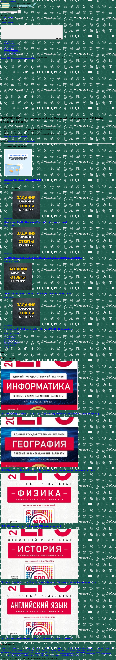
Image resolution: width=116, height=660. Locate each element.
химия (80, 655)
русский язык (42, 655)
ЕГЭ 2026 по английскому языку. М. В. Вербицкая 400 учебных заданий (36, 638)
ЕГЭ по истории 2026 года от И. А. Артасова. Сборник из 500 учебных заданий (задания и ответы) (49, 582)
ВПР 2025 (104, 648)
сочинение (51, 655)
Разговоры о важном (10, 55)
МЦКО (20, 650)
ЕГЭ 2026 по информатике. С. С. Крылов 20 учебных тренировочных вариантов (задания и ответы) (50, 414)
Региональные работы (11, 50)
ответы (98, 653)
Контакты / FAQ (9, 345)
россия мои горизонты (28, 655)
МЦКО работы (9, 42)
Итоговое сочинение (10, 53)
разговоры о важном (11, 655)
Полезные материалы (11, 340)
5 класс (26, 648)
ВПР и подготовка (10, 46)
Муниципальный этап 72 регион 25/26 (23, 58)
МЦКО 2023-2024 (28, 650)
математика (81, 653)
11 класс (69, 648)
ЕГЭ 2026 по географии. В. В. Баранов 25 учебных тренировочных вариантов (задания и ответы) (48, 470)
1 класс (3, 648)
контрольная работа (64, 653)
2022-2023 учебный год (83, 648)
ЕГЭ (108, 648)
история (42, 653)
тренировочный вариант (64, 655)
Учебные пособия (10, 338)
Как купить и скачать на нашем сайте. (16, 136)
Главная (3, 58)
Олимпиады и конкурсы (11, 45)
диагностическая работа (20, 653)
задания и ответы (8, 17)
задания (31, 653)
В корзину (4, 139)
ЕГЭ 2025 (7, 650)
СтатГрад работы (9, 43)
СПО (66, 650)
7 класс (38, 648)
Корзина (7, 347)
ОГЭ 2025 (42, 650)
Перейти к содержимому (8, 1)
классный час (52, 652)
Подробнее (7, 183)
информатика (37, 653)
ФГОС (70, 650)
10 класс (60, 648)
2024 (99, 648)
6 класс (32, 648)
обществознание (90, 653)
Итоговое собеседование (12, 51)
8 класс (45, 648)
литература (72, 653)
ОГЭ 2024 (35, 650)
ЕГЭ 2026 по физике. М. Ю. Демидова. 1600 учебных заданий (31, 526)
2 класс (8, 648)
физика (77, 655)
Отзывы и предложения (12, 342)
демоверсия (6, 653)
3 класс (14, 648)
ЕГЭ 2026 (14, 650)
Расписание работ (10, 336)
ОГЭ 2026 (47, 650)
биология (74, 650)
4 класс (20, 648)
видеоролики (93, 650)
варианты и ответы (83, 650)
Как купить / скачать (11, 343)
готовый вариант (103, 650)
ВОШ (8, 58)
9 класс (52, 648)
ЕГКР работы (8, 48)
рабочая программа (106, 653)
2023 (95, 648)
